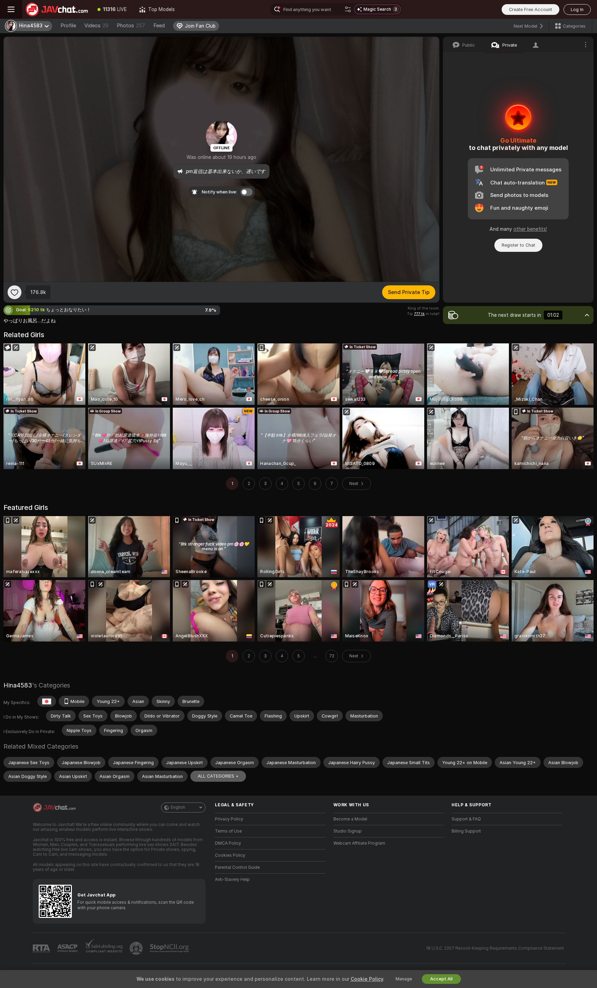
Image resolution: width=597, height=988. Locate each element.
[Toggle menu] (11, 9)
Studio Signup (347, 831)
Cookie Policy (367, 979)
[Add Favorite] (14, 292)
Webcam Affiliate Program (359, 843)
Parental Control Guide (237, 867)
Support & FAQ (466, 819)
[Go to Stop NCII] (170, 948)
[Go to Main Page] (56, 9)
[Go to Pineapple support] (137, 948)
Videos (96, 25)
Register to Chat (518, 245)
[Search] (348, 9)
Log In (577, 9)
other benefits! (530, 229)
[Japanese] (46, 701)
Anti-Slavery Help (232, 879)
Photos (131, 25)
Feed (159, 25)
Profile (68, 25)
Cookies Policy (230, 855)
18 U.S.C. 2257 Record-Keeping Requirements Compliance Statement (495, 948)
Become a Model (350, 819)
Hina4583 (17, 685)
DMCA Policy (228, 843)
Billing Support (466, 831)
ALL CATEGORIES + (218, 776)
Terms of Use (228, 831)
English (178, 807)
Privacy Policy (229, 819)
